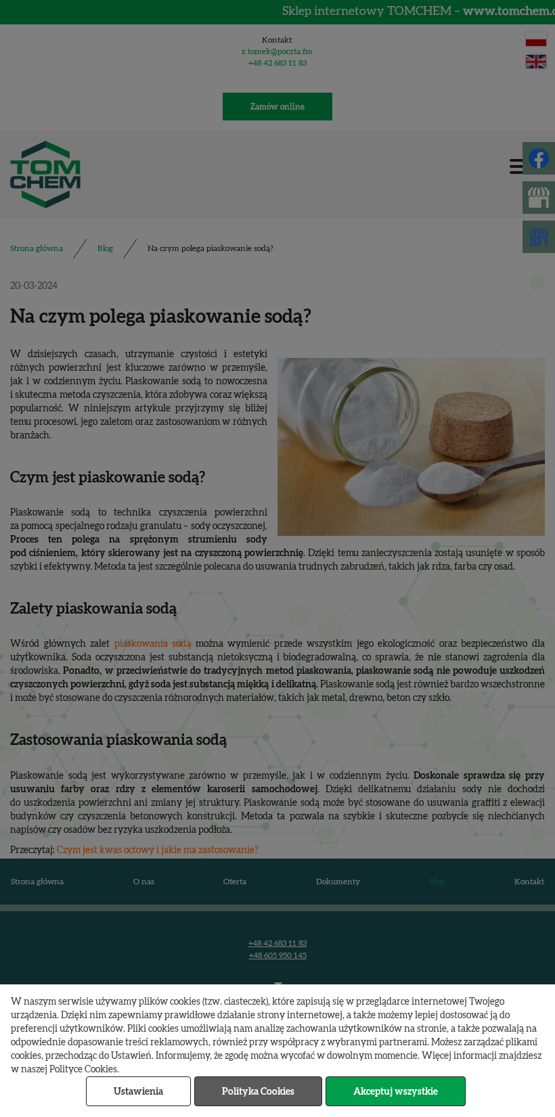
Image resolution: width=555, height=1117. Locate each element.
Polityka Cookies (258, 1092)
